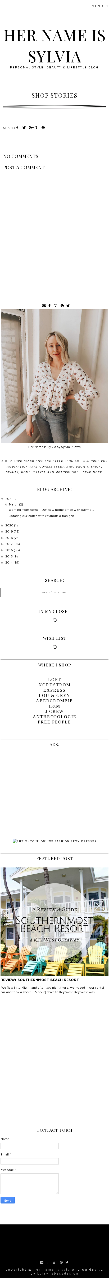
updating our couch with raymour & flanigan (41, 516)
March (14, 504)
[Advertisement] (54, 1061)
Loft (54, 679)
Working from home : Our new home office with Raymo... (51, 510)
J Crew (55, 711)
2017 (9, 544)
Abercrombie (54, 701)
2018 (9, 538)
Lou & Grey (54, 695)
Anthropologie (54, 716)
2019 (9, 531)
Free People (54, 722)
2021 (9, 499)
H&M (54, 706)
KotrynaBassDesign (58, 1273)
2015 (9, 556)
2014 (9, 562)
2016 (9, 550)
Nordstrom (55, 685)
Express (54, 690)
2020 (9, 525)
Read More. (93, 472)
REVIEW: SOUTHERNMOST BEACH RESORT (40, 979)
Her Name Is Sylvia (54, 45)
